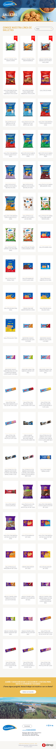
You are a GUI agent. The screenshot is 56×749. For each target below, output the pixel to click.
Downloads (27, 726)
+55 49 (29, 730)
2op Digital (29, 746)
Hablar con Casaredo (28, 692)
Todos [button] (37, 28)
